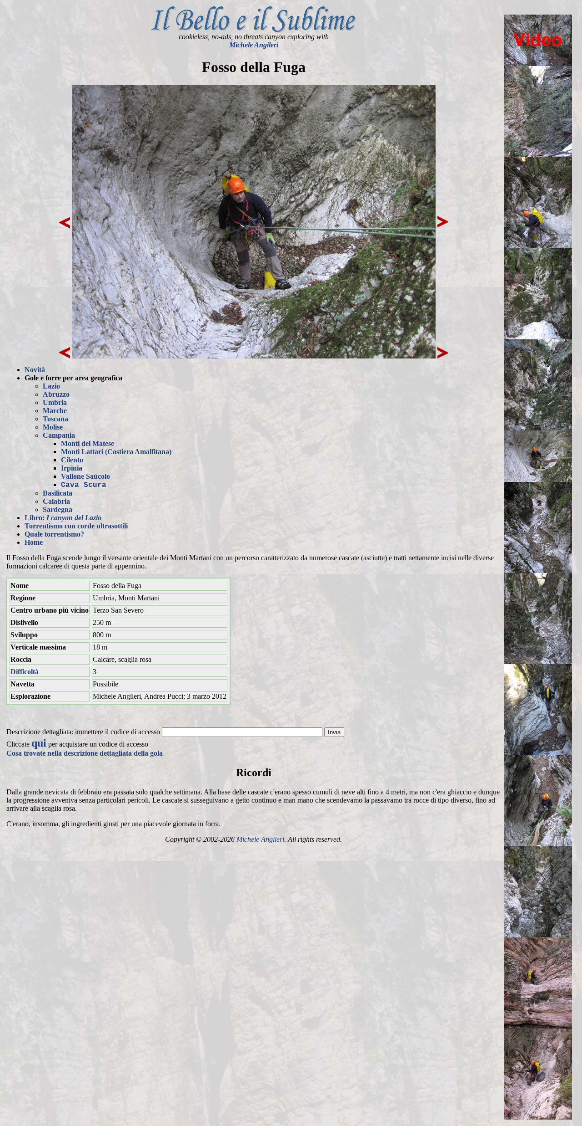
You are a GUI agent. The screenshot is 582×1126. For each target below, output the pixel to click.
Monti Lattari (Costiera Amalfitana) (116, 452)
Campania (59, 435)
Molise (53, 427)
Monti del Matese (87, 443)
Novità (35, 370)
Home (34, 542)
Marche (55, 411)
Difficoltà (24, 672)
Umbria (55, 402)
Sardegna (57, 509)
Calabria (56, 501)
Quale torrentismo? (54, 534)
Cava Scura (83, 485)
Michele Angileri (253, 45)
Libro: (63, 518)
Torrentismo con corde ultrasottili (76, 526)
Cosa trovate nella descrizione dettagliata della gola (84, 753)
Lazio (51, 386)
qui (38, 743)
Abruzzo (56, 394)
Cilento (72, 460)
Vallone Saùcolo (85, 476)
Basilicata (57, 493)
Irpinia (71, 468)
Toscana (55, 419)
